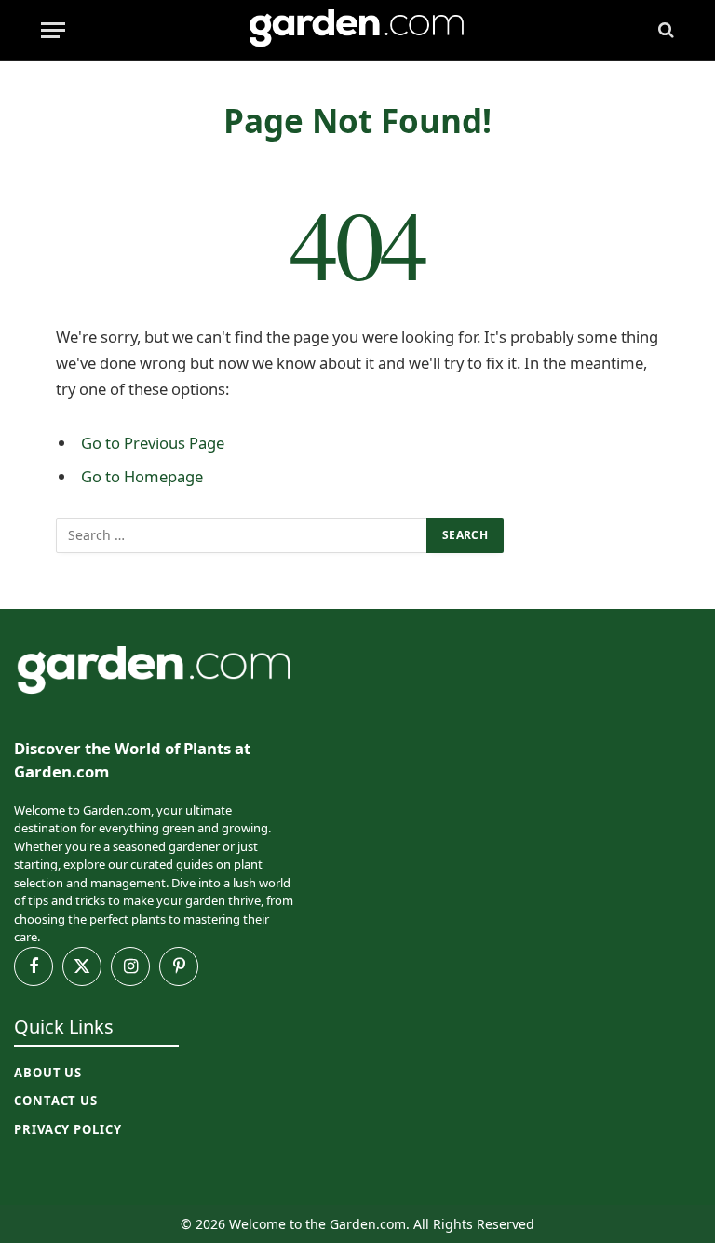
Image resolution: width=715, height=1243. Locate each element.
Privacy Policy (68, 1129)
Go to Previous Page (152, 442)
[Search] (664, 30)
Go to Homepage (142, 476)
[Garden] (357, 30)
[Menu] (53, 30)
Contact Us (56, 1100)
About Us (48, 1072)
